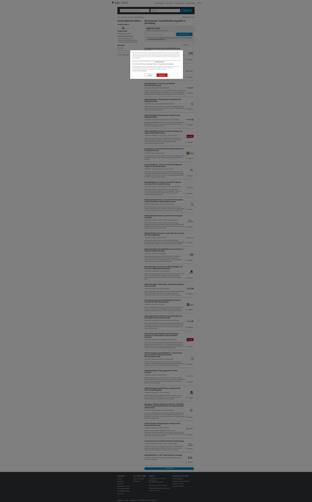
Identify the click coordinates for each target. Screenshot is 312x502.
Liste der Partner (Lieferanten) (140, 70)
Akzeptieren (162, 75)
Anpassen (150, 75)
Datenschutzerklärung (159, 61)
